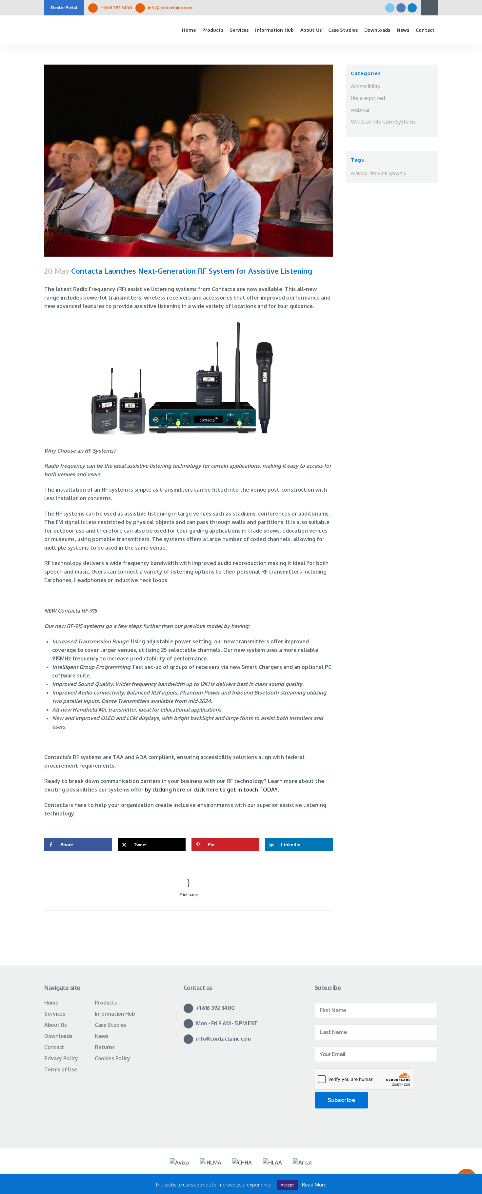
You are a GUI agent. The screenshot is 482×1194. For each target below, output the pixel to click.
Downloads (58, 1036)
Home (51, 1002)
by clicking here (165, 789)
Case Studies (110, 1025)
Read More (314, 1185)
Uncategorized (368, 98)
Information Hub (115, 1013)
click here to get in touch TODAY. (235, 789)
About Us (55, 1025)
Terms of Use (60, 1069)
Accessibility (365, 86)
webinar (360, 110)
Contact (54, 1047)
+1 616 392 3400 (116, 7)
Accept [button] (287, 1184)
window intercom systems (378, 173)
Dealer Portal (64, 7)
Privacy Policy (61, 1058)
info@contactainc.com (170, 7)
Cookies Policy (112, 1058)
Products (106, 1002)
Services (54, 1013)
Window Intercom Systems (383, 121)
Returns (105, 1047)
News (102, 1036)
